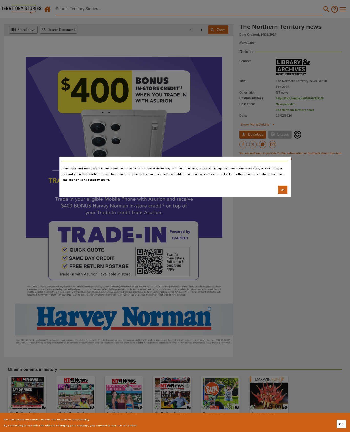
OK (283, 190)
